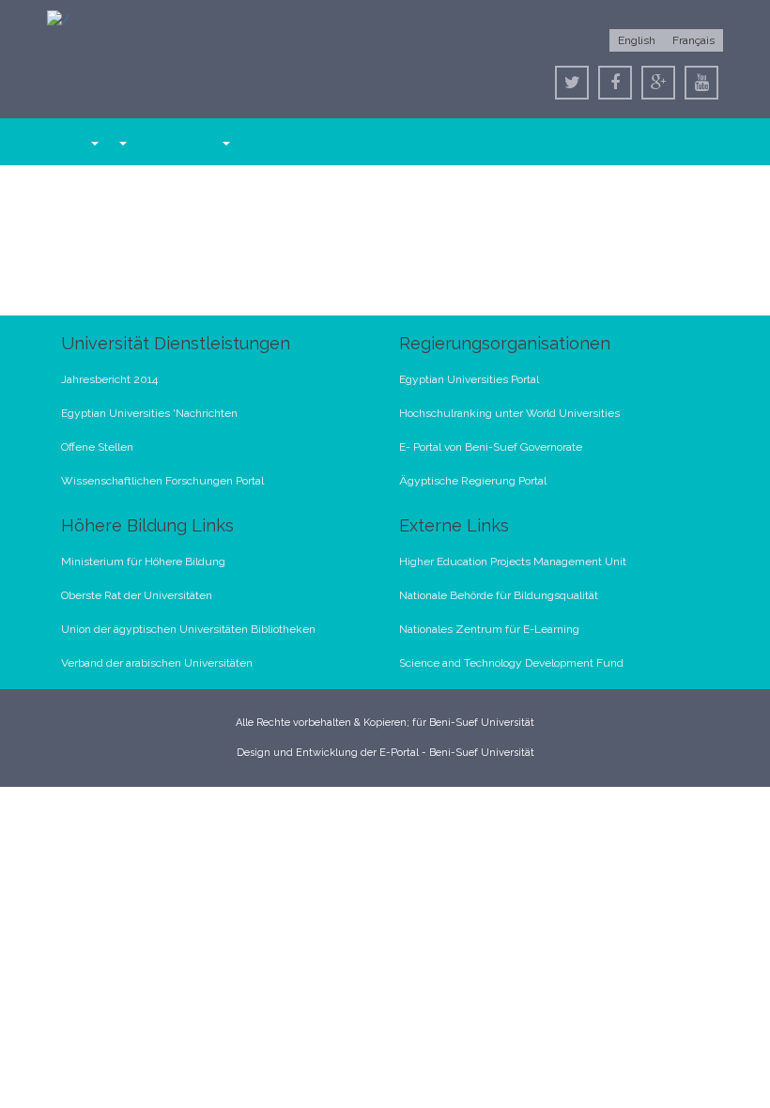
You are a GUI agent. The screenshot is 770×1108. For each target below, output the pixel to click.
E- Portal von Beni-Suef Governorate (490, 447)
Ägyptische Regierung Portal (473, 480)
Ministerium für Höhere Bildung (143, 561)
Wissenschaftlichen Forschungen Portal (162, 480)
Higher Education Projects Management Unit (512, 561)
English (636, 40)
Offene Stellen (97, 447)
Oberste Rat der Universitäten (136, 595)
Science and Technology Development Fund (511, 662)
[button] (94, 142)
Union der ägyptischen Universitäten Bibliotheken (188, 629)
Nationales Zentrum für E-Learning (489, 629)
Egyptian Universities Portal (469, 379)
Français (693, 40)
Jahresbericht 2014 (109, 379)
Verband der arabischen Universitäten (157, 662)
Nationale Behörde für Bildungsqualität (498, 595)
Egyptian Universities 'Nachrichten (149, 413)
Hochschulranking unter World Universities (509, 413)
